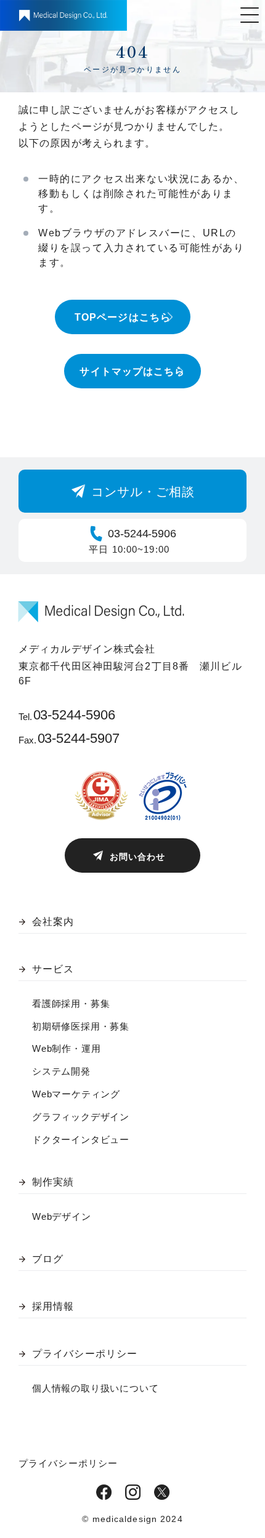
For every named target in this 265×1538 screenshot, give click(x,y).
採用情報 (53, 1306)
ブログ (47, 1259)
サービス (53, 969)
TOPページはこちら (123, 317)
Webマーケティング (76, 1094)
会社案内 (53, 921)
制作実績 (53, 1182)
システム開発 (61, 1071)
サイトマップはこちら (132, 371)
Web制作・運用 (66, 1048)
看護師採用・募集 (71, 1003)
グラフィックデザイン (80, 1116)
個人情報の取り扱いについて (95, 1388)
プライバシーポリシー (84, 1353)
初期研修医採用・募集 (80, 1026)
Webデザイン (61, 1216)
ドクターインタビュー (80, 1139)
